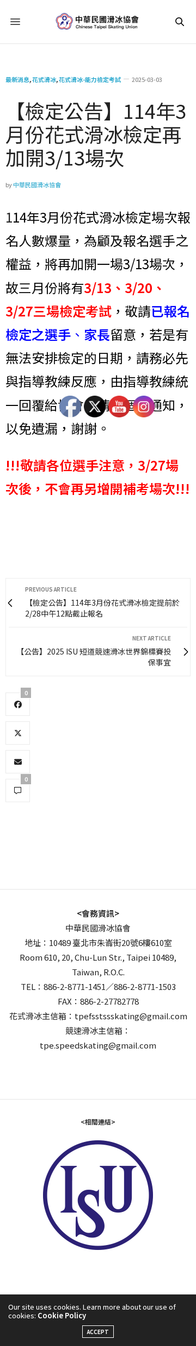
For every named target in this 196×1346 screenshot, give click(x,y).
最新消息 (17, 79)
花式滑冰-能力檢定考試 (90, 79)
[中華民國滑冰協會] (98, 22)
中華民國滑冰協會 (37, 184)
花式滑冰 (44, 79)
